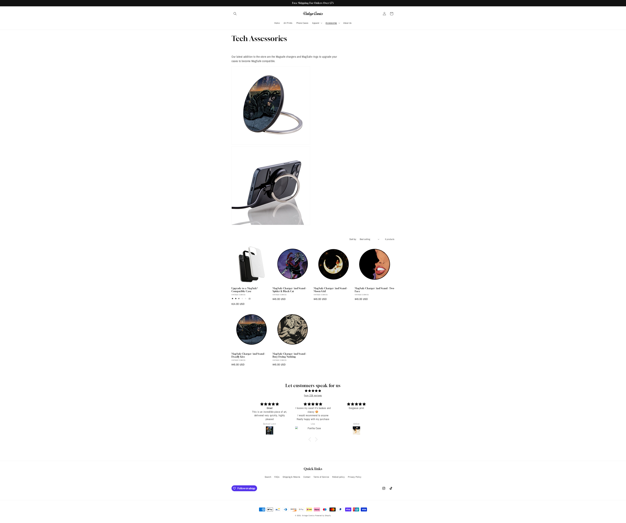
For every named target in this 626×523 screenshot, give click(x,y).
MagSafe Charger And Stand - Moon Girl (331, 290)
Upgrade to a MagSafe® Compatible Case (244, 290)
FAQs (276, 476)
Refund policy (338, 476)
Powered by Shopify (323, 515)
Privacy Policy (354, 476)
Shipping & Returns (291, 476)
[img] (313, 390)
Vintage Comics (308, 515)
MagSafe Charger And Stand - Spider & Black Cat (290, 290)
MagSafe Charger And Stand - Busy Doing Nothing (290, 355)
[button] (235, 13)
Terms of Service (321, 476)
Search (268, 476)
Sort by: (353, 239)
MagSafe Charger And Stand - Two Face (374, 290)
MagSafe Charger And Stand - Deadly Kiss (248, 355)
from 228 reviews (313, 395)
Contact (306, 476)
